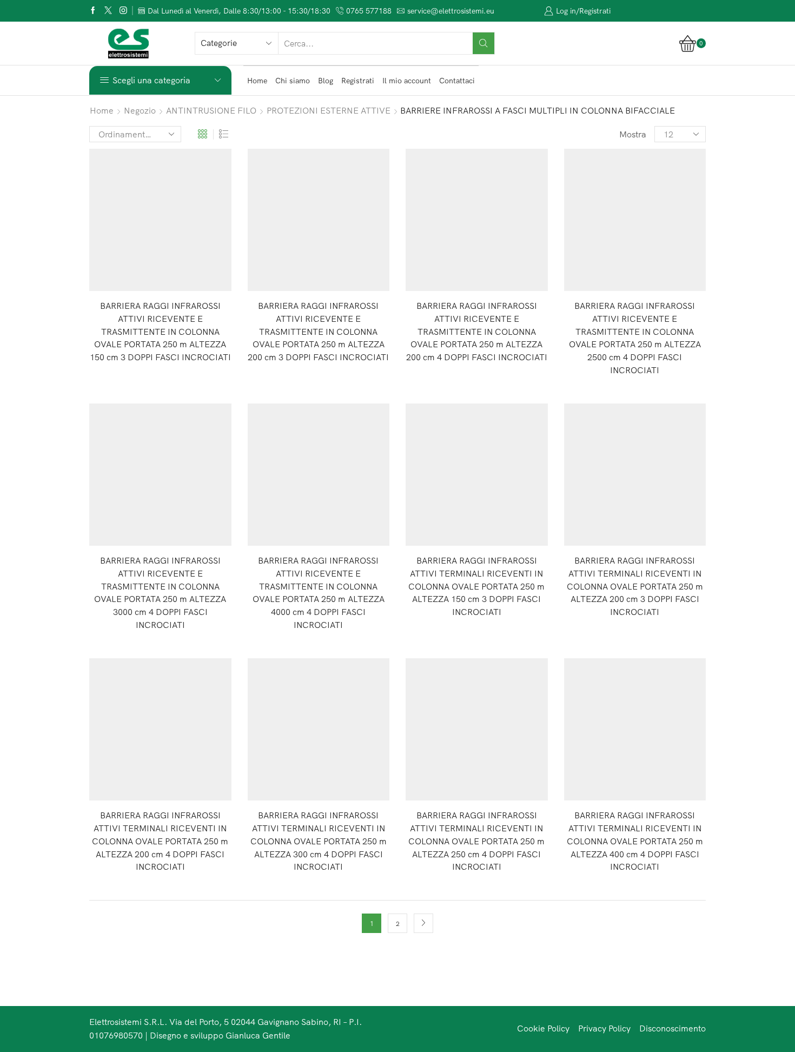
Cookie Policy (543, 1028)
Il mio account (406, 80)
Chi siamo (292, 80)
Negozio (140, 110)
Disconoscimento (672, 1028)
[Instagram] (123, 11)
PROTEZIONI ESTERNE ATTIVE (328, 110)
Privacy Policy (604, 1028)
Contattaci (457, 80)
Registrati (357, 80)
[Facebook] (93, 11)
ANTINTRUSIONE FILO (211, 110)
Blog (325, 80)
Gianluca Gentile (258, 1035)
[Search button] (483, 43)
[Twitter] (108, 11)
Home (257, 80)
